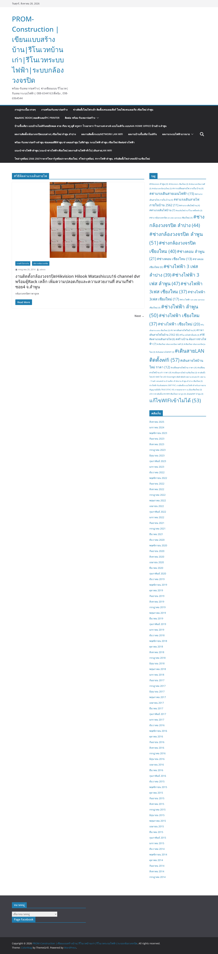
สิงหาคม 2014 (156, 871)
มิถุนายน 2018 (157, 663)
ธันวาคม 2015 (157, 781)
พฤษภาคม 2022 (157, 500)
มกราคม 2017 (156, 719)
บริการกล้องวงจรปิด (40, 263)
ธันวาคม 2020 (157, 539)
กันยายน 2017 (156, 680)
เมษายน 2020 (156, 562)
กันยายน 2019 (156, 596)
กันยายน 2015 (156, 798)
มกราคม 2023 (156, 466)
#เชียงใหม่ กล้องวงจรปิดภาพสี (170, 344)
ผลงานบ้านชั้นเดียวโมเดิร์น (142, 134)
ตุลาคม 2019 (156, 590)
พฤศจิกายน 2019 (158, 584)
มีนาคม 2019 (156, 618)
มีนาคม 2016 (156, 770)
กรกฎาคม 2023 (157, 449)
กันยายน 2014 (156, 865)
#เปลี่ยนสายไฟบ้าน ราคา (184, 367)
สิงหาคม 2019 (156, 601)
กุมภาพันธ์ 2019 (157, 624)
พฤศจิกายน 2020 (158, 545)
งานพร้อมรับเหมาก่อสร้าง (54, 109)
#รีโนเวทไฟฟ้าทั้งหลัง (189, 335)
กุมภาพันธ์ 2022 (157, 511)
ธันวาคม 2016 (157, 725)
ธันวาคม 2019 (157, 579)
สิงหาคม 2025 (156, 421)
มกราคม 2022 (156, 517)
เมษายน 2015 (156, 826)
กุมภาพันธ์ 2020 (157, 573)
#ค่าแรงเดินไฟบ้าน (162, 210)
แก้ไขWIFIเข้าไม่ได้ (175, 400)
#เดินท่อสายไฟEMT (165, 352)
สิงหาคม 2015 (156, 804)
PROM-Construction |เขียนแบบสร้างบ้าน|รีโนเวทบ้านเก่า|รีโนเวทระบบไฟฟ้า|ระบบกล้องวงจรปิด (38, 49)
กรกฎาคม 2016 (157, 753)
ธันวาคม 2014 (157, 848)
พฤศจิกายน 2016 (158, 730)
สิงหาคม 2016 (156, 747)
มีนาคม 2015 (156, 832)
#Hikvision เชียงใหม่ (178, 184)
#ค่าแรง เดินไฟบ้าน (189, 205)
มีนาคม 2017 (156, 708)
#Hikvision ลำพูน (158, 184)
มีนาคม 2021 (156, 534)
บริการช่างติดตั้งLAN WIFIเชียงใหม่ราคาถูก (167, 394)
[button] (97, 117)
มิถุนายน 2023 (157, 455)
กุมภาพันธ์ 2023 (157, 461)
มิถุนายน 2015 (157, 815)
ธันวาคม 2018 (157, 635)
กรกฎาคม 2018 (157, 657)
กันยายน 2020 (156, 551)
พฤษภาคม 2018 (157, 669)
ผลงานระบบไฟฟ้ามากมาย (176, 134)
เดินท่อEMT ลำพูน (194, 394)
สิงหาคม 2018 (156, 652)
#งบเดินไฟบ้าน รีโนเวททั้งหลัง (189, 210)
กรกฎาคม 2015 (157, 809)
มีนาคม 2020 (156, 567)
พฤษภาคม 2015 (157, 820)
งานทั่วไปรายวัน (23, 263)
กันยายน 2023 (156, 438)
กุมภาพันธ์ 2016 (157, 775)
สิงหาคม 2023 (156, 444)
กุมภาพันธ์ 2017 (157, 714)
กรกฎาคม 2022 (157, 494)
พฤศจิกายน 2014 (158, 854)
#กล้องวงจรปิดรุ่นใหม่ (162, 188)
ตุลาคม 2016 (156, 736)
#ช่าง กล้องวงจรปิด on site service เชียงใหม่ (171, 217)
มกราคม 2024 (156, 427)
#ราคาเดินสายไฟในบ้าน (183, 330)
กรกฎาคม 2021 (157, 528)
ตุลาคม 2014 (156, 860)
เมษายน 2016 (156, 764)
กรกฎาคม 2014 (157, 877)
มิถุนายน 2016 (157, 759)
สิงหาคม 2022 (156, 489)
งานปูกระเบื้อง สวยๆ (25, 109)
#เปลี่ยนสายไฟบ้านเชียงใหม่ (184, 372)
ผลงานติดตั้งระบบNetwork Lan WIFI (102, 134)
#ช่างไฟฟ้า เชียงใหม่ (179, 324)
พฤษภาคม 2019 (157, 612)
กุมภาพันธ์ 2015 (157, 837)
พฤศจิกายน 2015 (158, 787)
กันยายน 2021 (156, 523)
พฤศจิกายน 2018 (158, 641)
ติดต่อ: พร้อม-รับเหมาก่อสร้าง (80, 117)
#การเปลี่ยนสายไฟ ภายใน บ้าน (188, 188)
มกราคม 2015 (156, 843)
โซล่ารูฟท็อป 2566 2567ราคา (82, 158)
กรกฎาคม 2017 (157, 685)
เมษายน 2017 (156, 702)
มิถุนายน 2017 (157, 691)
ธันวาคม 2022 (157, 472)
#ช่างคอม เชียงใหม (174, 258)
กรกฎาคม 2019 (157, 607)
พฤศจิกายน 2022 (158, 478)
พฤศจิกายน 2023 (158, 433)
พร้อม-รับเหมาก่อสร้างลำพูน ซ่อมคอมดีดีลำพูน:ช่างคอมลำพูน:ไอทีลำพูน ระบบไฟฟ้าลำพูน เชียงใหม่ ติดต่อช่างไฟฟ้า (75, 142)
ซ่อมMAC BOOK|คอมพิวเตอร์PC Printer (37, 117)
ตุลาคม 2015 (156, 792)
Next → (139, 316)
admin (42, 269)
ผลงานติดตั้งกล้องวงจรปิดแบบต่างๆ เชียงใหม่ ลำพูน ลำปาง (45, 134)
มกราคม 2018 (156, 674)
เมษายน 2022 (156, 506)
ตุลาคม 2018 (156, 646)
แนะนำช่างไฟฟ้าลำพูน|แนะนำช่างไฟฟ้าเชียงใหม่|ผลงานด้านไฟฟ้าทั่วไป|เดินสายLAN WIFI (63, 150)
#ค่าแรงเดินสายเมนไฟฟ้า (171, 193)
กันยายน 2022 (156, 483)
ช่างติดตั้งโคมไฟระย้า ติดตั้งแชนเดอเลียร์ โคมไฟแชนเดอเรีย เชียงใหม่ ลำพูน (113, 109)
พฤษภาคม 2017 (157, 697)
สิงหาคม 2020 (156, 556)
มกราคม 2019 (156, 629)
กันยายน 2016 (156, 742)
